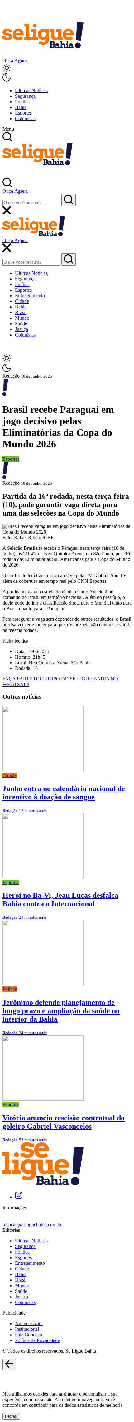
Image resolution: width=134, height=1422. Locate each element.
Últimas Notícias (31, 90)
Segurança (25, 96)
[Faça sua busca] (68, 200)
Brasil (20, 312)
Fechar (11, 1416)
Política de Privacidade (37, 1340)
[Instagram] (18, 1197)
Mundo (22, 318)
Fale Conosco (28, 1334)
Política (22, 101)
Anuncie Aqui (29, 1323)
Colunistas (25, 118)
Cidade (22, 301)
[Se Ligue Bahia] (43, 55)
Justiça (21, 329)
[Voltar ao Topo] (9, 1364)
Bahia (20, 107)
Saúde (21, 323)
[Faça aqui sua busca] (68, 259)
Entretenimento (30, 295)
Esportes (23, 112)
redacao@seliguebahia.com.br (32, 1224)
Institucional (27, 1329)
